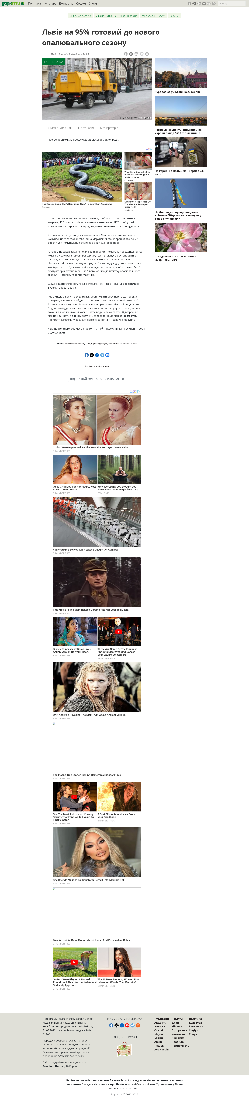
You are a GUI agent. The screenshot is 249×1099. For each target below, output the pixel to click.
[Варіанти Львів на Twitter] (194, 3)
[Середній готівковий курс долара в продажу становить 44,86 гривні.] (181, 73)
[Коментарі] (147, 54)
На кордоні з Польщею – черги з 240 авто (179, 172)
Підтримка (179, 1030)
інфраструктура (99, 343)
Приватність (180, 1045)
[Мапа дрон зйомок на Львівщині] (125, 1049)
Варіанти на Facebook (97, 366)
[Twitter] (131, 54)
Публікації (161, 1018)
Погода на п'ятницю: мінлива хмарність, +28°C (175, 258)
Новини (174, 15)
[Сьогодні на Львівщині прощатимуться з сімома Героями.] (181, 193)
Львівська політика (80, 15)
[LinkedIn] (136, 54)
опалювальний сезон (74, 343)
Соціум (81, 3)
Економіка (66, 3)
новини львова (130, 343)
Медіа (158, 1034)
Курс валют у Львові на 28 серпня (178, 92)
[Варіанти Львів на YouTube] (204, 3)
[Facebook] (126, 54)
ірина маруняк (115, 343)
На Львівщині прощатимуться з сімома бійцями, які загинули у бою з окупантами (178, 215)
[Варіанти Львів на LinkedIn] (199, 3)
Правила (178, 1042)
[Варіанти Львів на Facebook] (189, 3)
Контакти (178, 1034)
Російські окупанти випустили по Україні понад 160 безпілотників (178, 131)
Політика (34, 3)
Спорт (93, 3)
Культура (50, 3)
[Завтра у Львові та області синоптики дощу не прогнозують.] (181, 237)
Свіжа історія (148, 15)
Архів (158, 1042)
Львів (87, 343)
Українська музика (106, 15)
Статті (162, 15)
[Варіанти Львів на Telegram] (209, 3)
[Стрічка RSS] (214, 3)
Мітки (158, 1038)
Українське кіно (128, 15)
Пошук (159, 1045)
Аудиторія (161, 1049)
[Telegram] (142, 54)
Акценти (160, 1022)
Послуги (177, 1018)
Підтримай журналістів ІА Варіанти (97, 379)
